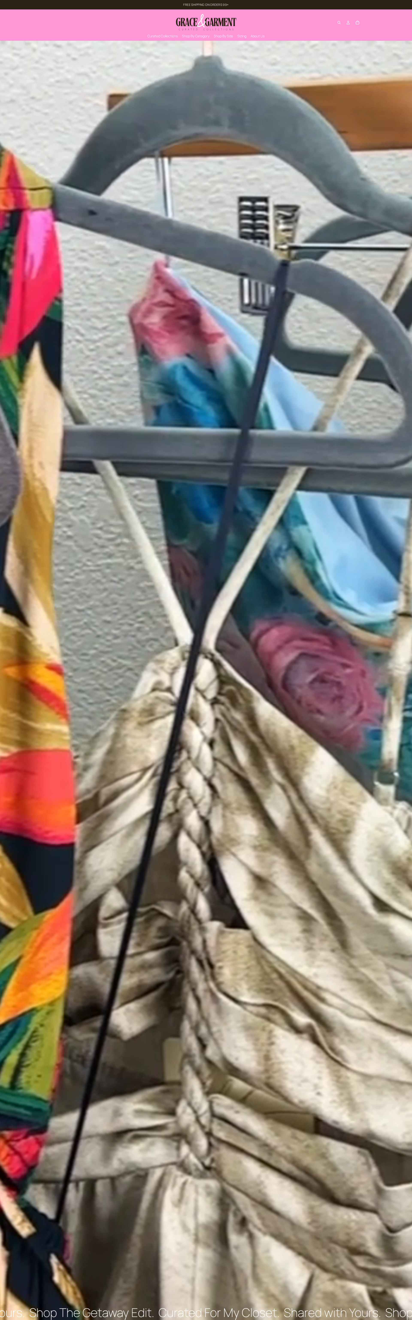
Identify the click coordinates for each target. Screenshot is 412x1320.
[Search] (339, 22)
